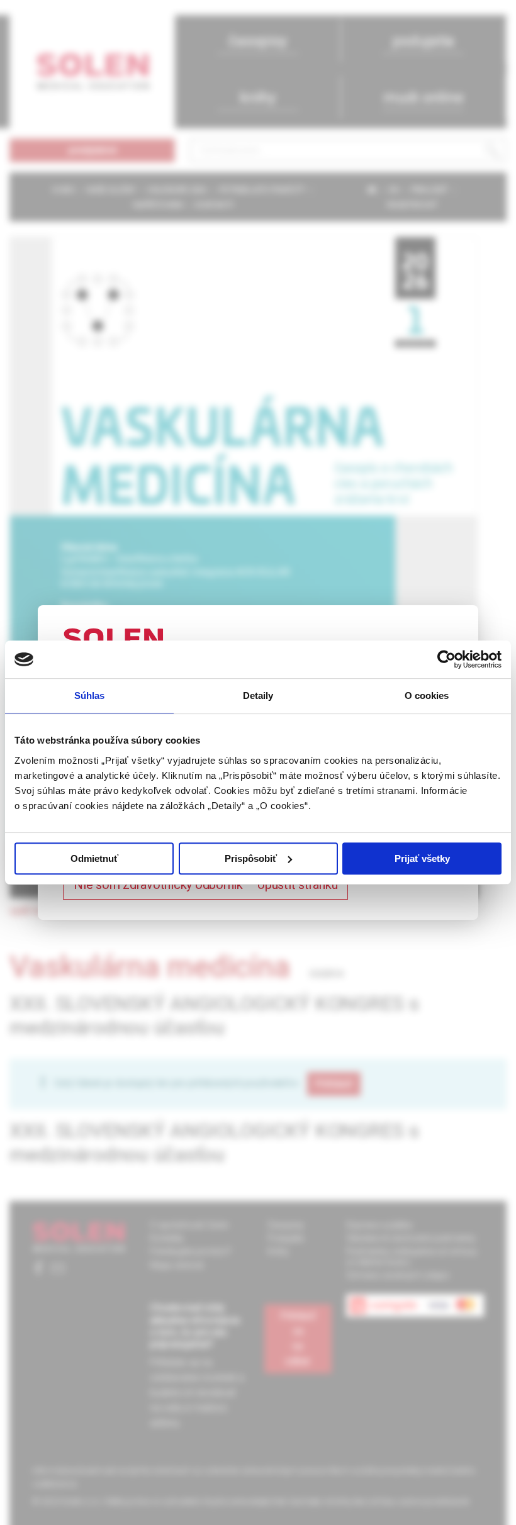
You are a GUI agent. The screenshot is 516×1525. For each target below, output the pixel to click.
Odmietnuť (94, 858)
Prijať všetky (422, 858)
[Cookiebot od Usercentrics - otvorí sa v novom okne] (446, 659)
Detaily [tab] (258, 695)
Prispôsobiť (251, 858)
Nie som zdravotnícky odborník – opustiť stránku (205, 884)
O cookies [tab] (427, 695)
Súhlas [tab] (89, 695)
